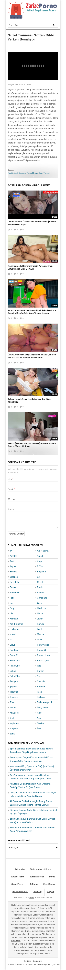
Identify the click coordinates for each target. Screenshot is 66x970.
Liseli (39, 629)
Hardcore (41, 608)
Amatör (10, 173)
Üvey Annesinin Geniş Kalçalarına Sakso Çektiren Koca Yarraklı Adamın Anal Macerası (32, 356)
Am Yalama (42, 550)
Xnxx (39, 713)
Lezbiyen (14, 629)
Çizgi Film (14, 582)
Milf (11, 639)
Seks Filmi (15, 676)
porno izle (15, 940)
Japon (40, 618)
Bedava (13, 571)
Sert (40, 173)
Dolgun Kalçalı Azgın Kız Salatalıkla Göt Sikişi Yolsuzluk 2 (29, 400)
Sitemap (37, 891)
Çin (38, 577)
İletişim (50, 891)
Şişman (13, 686)
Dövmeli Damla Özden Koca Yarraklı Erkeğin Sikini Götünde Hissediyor (32, 223)
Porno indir (15, 660)
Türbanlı (41, 697)
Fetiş (12, 598)
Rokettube (15, 665)
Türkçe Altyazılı (44, 702)
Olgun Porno (17, 884)
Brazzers (14, 577)
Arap (39, 561)
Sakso (13, 671)
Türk (12, 702)
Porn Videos (43, 645)
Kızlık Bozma (16, 624)
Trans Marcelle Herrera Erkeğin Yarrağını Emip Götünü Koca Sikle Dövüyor (30, 267)
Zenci (39, 728)
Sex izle (41, 681)
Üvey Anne (42, 707)
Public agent (43, 660)
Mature (40, 634)
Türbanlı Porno (37, 877)
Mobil (39, 639)
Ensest (13, 587)
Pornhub (14, 650)
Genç (39, 603)
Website (12, 499)
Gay (12, 603)
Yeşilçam (14, 723)
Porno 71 (14, 655)
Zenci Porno (49, 884)
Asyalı (13, 566)
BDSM (40, 566)
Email (10, 489)
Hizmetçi (14, 618)
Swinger (41, 686)
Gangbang (42, 598)
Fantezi (40, 592)
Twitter (13, 707)
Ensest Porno (17, 877)
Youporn (14, 728)
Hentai (40, 613)
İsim (10, 479)
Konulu (40, 624)
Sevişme (14, 681)
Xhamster (14, 713)
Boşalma (22, 173)
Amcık (40, 556)
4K (11, 550)
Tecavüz (14, 692)
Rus (39, 665)
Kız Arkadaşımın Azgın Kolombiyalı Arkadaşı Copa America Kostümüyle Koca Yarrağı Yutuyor (32, 311)
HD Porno (33, 884)
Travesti (46, 173)
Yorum (11, 509)
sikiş (15, 947)
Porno (52, 877)
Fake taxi (14, 592)
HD (11, 613)
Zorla (12, 733)
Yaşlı (12, 718)
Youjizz (40, 723)
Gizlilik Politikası (20, 891)
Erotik (40, 587)
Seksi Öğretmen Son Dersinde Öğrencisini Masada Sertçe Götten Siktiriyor (32, 444)
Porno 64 (41, 650)
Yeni (39, 718)
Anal (16, 173)
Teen (39, 692)
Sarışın (40, 671)
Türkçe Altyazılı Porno (40, 869)
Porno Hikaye (32, 173)
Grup (12, 608)
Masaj (13, 634)
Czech (40, 582)
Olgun (12, 645)
